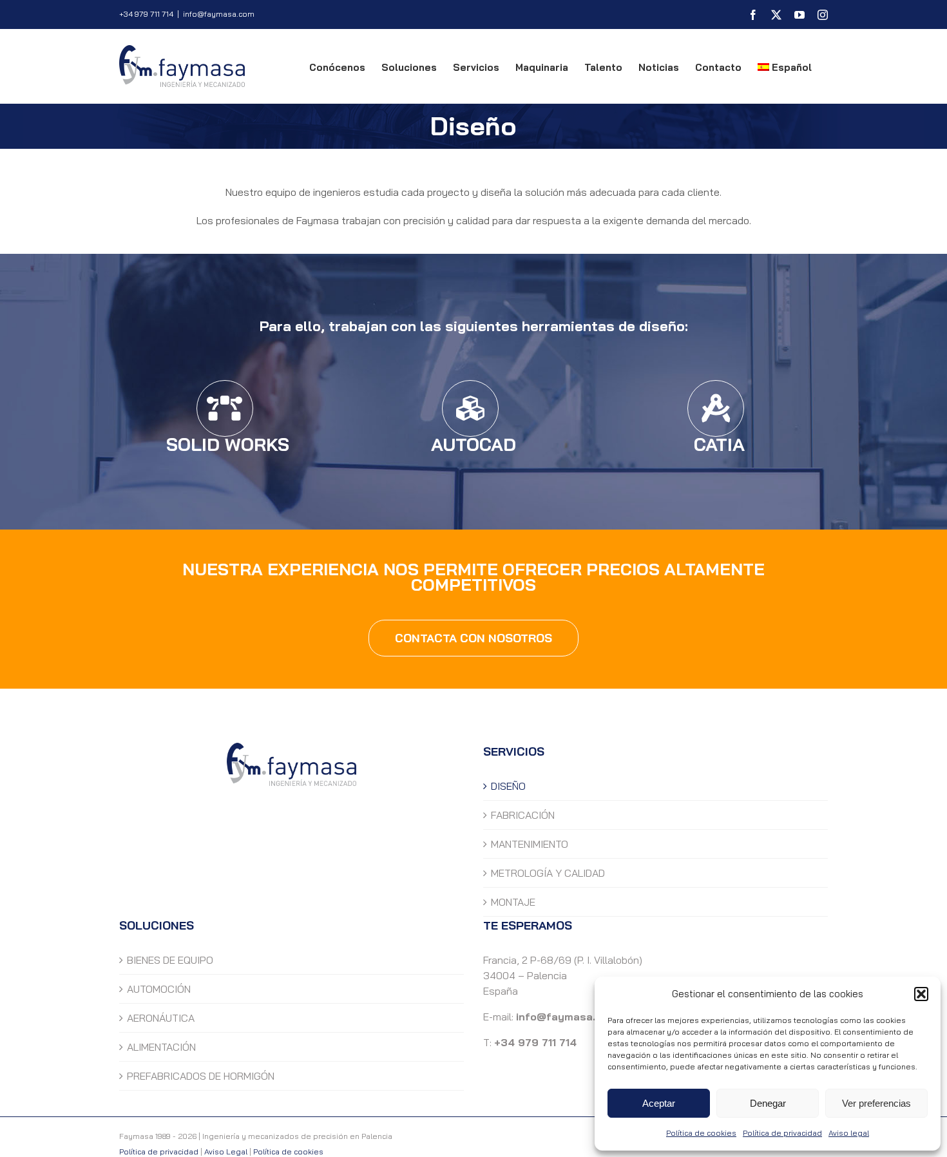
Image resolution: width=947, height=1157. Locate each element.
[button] (921, 994)
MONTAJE (513, 901)
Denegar (768, 1103)
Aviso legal (848, 1133)
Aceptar (658, 1103)
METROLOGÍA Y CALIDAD (548, 872)
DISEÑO (508, 785)
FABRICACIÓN (523, 814)
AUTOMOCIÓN (159, 988)
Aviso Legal (225, 1151)
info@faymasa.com (218, 14)
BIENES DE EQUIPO (170, 959)
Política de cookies (701, 1133)
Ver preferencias (876, 1103)
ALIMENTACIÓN (161, 1046)
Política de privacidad (782, 1133)
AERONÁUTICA (161, 1017)
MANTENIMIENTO (529, 843)
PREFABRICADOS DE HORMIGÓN (200, 1075)
